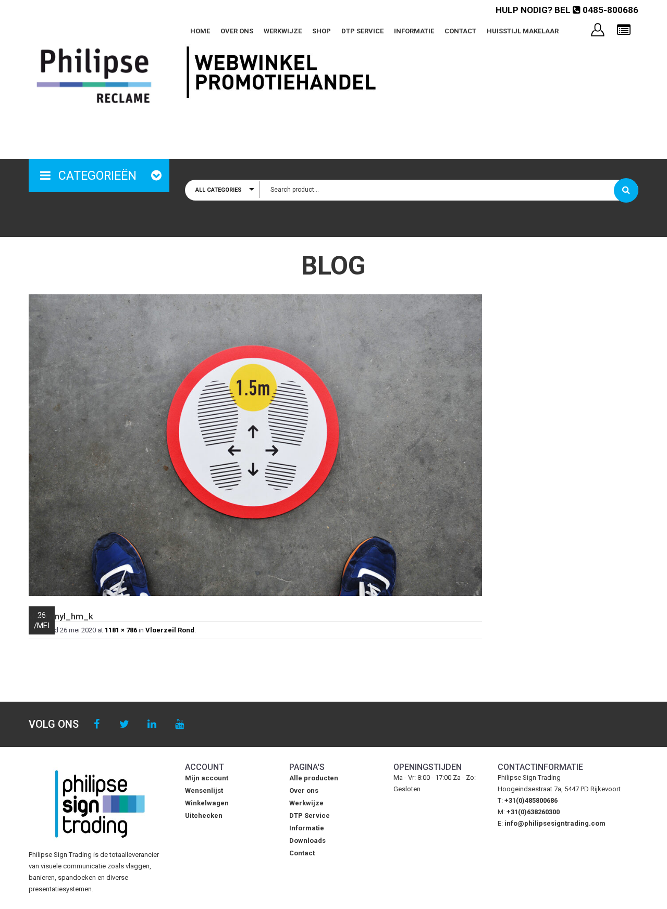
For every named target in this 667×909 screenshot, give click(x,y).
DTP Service (362, 31)
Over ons (236, 31)
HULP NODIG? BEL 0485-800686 (567, 10)
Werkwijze (283, 31)
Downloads (307, 840)
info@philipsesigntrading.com (555, 823)
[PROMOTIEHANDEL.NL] (94, 75)
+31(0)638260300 (533, 812)
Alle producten (313, 778)
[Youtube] (179, 724)
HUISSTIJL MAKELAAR (523, 31)
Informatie (414, 31)
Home (200, 31)
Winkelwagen (207, 803)
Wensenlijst (204, 790)
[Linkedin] (152, 724)
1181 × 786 (121, 630)
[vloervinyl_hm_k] (255, 445)
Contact (460, 31)
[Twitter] (124, 724)
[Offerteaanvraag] (624, 30)
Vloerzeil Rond (169, 630)
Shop (321, 31)
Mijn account (206, 778)
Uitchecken (204, 815)
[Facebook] (96, 724)
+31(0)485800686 (531, 800)
